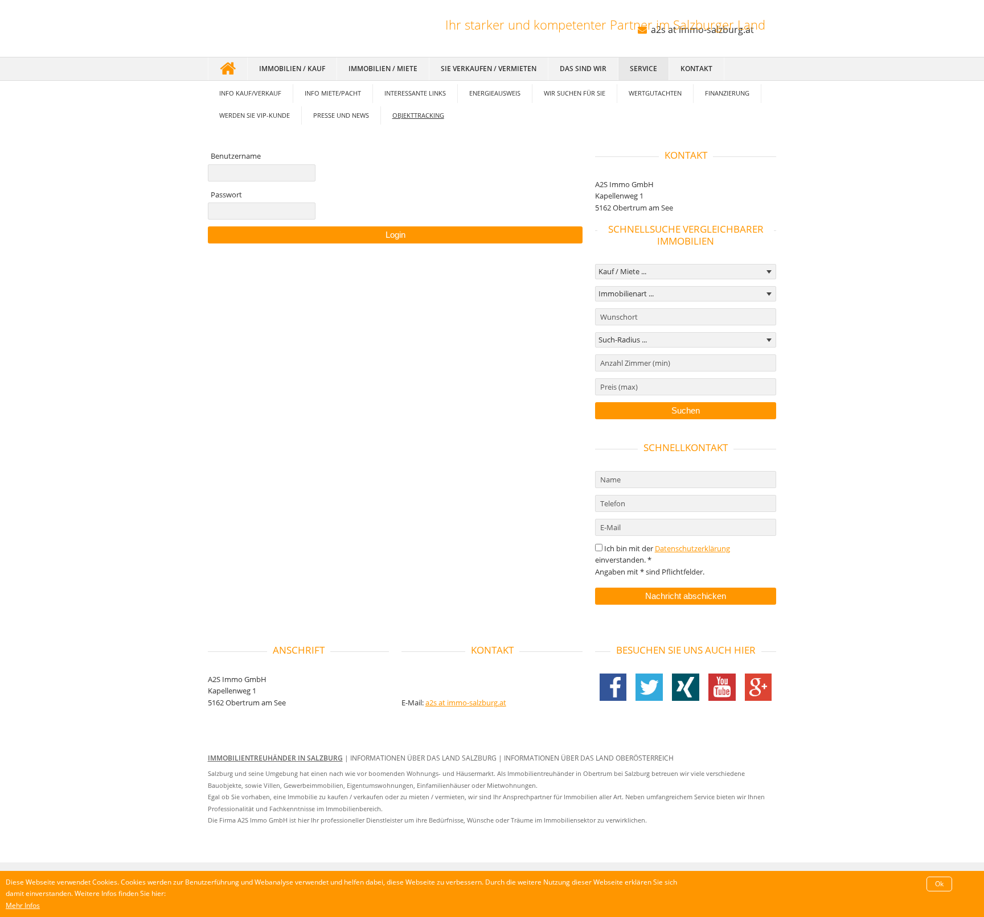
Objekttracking (418, 115)
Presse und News (341, 115)
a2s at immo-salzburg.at (465, 702)
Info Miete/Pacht (333, 93)
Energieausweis (494, 93)
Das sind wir (583, 68)
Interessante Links (415, 93)
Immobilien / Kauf (292, 68)
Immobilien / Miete (382, 68)
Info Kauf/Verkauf (250, 93)
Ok (939, 884)
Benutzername (236, 156)
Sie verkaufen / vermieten (488, 68)
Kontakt (696, 68)
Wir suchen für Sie (574, 93)
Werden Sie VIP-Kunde (254, 115)
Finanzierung (727, 93)
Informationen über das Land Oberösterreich (589, 758)
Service (643, 68)
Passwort (226, 194)
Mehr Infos (23, 905)
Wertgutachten (655, 93)
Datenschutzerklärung (692, 548)
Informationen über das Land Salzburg (423, 758)
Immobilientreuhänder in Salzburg (275, 758)
